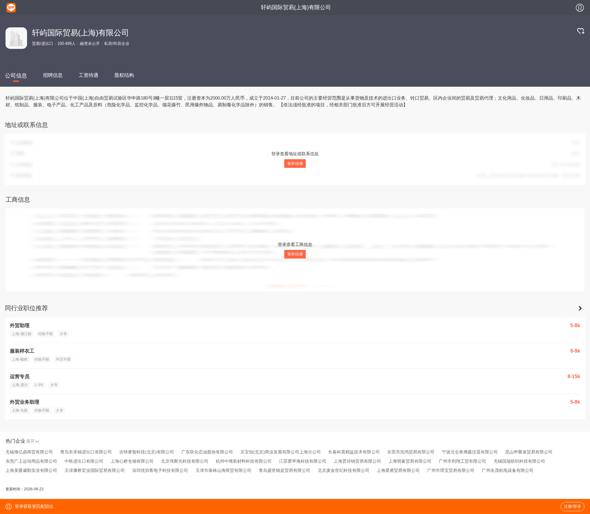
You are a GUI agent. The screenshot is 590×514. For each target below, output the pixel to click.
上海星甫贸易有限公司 (398, 470)
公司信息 (16, 76)
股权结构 (124, 75)
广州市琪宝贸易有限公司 (450, 470)
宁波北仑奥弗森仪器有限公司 (470, 451)
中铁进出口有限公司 (84, 461)
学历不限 (63, 359)
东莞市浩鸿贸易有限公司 (411, 451)
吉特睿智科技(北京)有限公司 (146, 451)
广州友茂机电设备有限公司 (507, 470)
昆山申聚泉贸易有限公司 (529, 451)
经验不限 (45, 334)
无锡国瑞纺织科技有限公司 (519, 461)
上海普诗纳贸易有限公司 (357, 461)
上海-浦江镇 (21, 334)
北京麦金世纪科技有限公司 (343, 470)
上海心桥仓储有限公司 (132, 461)
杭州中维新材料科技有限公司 (244, 461)
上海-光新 (20, 410)
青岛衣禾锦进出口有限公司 (86, 451)
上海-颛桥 (20, 359)
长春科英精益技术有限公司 (354, 451)
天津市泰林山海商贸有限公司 (223, 470)
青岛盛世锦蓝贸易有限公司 (284, 470)
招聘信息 (53, 75)
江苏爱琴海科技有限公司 (302, 461)
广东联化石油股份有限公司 (207, 451)
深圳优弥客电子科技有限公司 (160, 470)
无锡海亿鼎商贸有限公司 (29, 451)
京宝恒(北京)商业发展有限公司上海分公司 (280, 451)
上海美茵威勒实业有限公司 (31, 470)
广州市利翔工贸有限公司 (462, 461)
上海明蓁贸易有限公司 (409, 461)
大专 (63, 334)
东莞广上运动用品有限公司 (31, 461)
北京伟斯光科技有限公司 (184, 461)
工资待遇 (88, 75)
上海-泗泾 (20, 385)
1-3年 (39, 385)
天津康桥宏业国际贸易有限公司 (95, 470)
